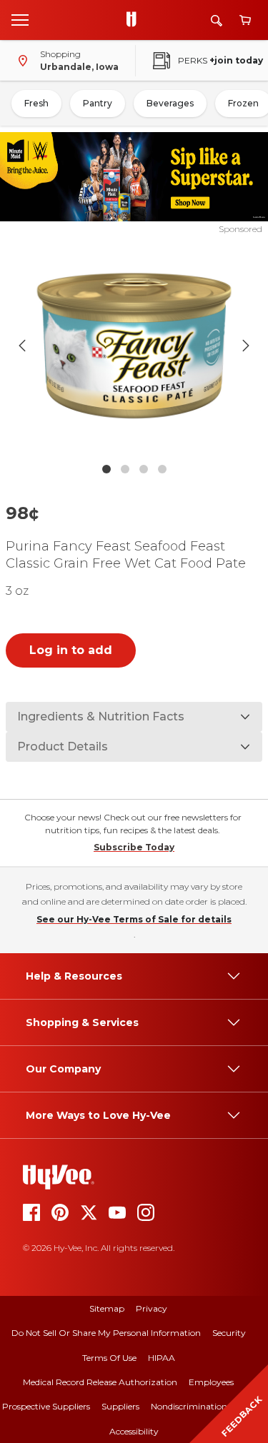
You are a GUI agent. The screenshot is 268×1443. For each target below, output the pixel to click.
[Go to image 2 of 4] (125, 469)
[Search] (216, 20)
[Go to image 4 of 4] (162, 469)
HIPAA (161, 1357)
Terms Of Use (109, 1357)
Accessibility (134, 1431)
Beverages (170, 103)
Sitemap (106, 1308)
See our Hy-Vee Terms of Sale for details (134, 919)
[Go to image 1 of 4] (106, 469)
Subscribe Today (134, 847)
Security (229, 1332)
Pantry (97, 103)
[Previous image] (22, 345)
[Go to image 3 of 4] (143, 469)
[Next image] (245, 345)
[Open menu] (20, 19)
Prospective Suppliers (46, 1406)
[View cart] (245, 20)
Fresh (36, 103)
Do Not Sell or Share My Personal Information (106, 1332)
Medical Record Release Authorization (100, 1382)
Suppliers (120, 1406)
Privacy (151, 1308)
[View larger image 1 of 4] (134, 345)
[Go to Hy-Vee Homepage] (135, 20)
